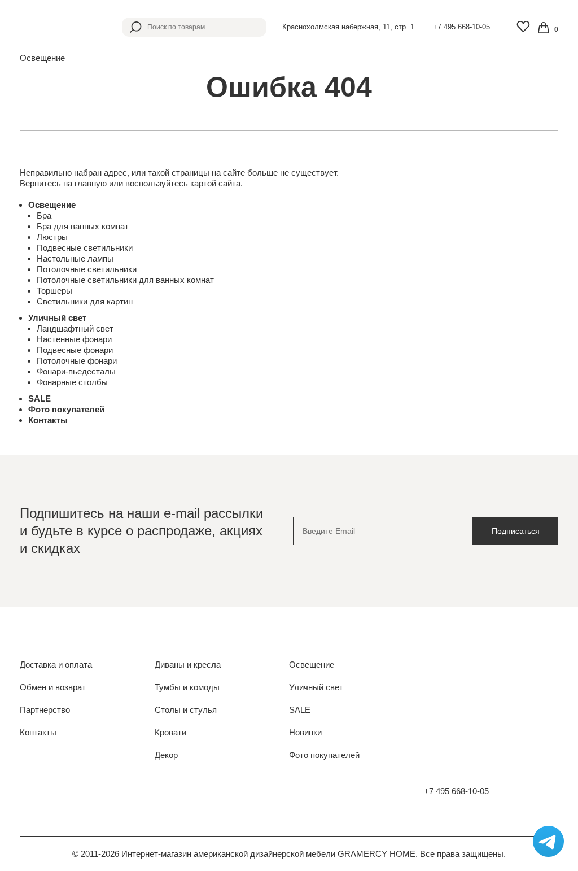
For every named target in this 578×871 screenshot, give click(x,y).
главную (91, 183)
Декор (166, 755)
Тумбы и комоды (187, 687)
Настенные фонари (74, 339)
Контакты (48, 420)
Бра (44, 215)
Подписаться (516, 530)
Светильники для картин (85, 301)
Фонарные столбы (72, 382)
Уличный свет (57, 318)
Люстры (52, 237)
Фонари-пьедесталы (76, 371)
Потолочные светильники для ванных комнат (125, 280)
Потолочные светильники (87, 269)
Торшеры (54, 290)
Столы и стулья (186, 710)
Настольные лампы (75, 258)
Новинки (305, 732)
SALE (39, 398)
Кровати (170, 732)
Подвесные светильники (85, 247)
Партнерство (45, 710)
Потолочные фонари (77, 360)
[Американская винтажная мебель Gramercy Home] (56, 27)
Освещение (52, 205)
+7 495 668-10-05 (461, 27)
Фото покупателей (66, 409)
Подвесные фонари (75, 350)
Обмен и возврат (53, 687)
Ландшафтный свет (75, 328)
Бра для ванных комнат (83, 226)
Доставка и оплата (56, 664)
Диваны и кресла (188, 664)
